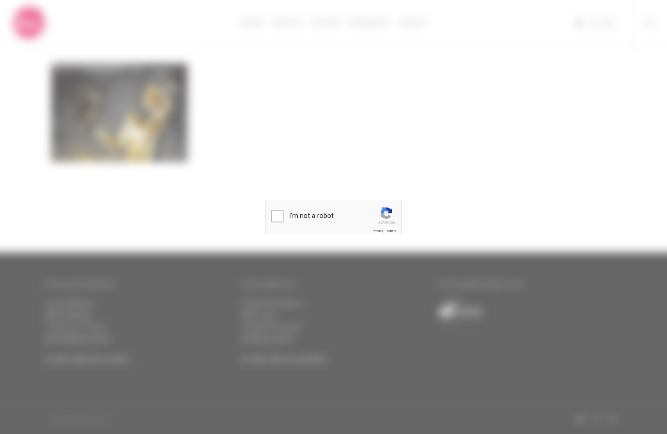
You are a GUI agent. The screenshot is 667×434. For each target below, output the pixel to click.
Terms (391, 231)
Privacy (378, 231)
